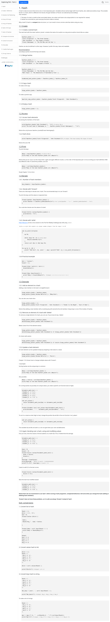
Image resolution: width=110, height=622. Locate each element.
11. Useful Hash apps (7, 49)
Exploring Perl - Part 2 (8, 2)
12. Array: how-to (6, 53)
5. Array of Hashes (6, 23)
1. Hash (3, 6)
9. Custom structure (6, 41)
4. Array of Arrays (6, 19)
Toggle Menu (23, 2)
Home (107, 2)
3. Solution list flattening (8, 15)
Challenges (4, 58)
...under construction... (7, 62)
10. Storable (4, 45)
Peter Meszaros (23, 222)
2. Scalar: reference (6, 11)
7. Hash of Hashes (6, 32)
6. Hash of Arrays (6, 28)
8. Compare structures (7, 36)
